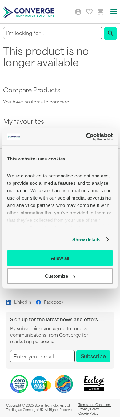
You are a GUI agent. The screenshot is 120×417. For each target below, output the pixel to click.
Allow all (60, 258)
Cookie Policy (88, 413)
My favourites (89, 11)
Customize (56, 276)
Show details (86, 239)
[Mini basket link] (100, 11)
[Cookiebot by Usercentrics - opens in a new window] (86, 137)
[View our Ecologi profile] (94, 383)
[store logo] (29, 12)
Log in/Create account (78, 12)
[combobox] (52, 33)
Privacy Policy (88, 408)
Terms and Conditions (94, 404)
